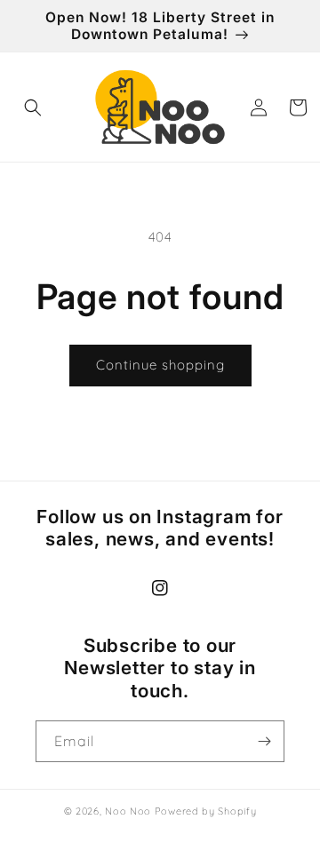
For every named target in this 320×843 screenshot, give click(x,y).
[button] (32, 107)
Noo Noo (128, 811)
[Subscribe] (264, 741)
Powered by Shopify (206, 811)
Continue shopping (160, 364)
